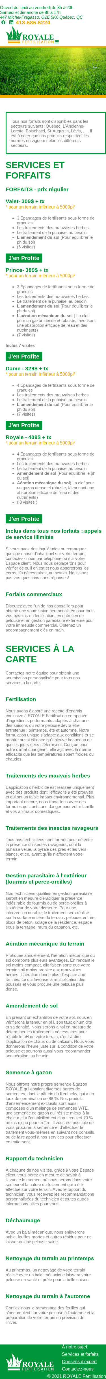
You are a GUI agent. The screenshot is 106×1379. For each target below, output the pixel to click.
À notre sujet (74, 1346)
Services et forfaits (80, 1354)
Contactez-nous (78, 1369)
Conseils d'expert (79, 1361)
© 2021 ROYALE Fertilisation (76, 1376)
